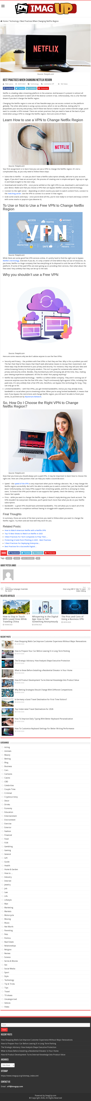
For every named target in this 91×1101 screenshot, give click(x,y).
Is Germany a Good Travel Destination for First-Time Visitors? (41, 699)
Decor (6, 801)
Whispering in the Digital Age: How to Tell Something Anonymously (45, 619)
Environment (9, 820)
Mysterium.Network (33, 397)
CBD (6, 782)
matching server (14, 194)
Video (6, 1007)
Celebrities (9, 785)
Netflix (9, 558)
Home (5, 21)
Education (8, 812)
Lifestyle (8, 900)
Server (17, 558)
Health (7, 865)
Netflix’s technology (11, 261)
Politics (7, 938)
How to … (8, 873)
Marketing (8, 907)
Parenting (8, 930)
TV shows (8, 995)
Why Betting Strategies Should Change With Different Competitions (43, 690)
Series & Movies (11, 961)
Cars (6, 770)
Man (6, 904)
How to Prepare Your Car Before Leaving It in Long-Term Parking (42, 651)
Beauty (7, 755)
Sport (6, 972)
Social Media (9, 969)
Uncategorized (10, 999)
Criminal (8, 793)
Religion (7, 949)
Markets (7, 911)
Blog (6, 762)
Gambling (8, 846)
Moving (7, 919)
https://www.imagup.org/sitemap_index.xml (20, 1076)
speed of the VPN (21, 484)
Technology (14, 21)
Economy (8, 808)
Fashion (7, 831)
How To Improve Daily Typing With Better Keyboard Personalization (44, 719)
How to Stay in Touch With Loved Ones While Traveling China (15, 619)
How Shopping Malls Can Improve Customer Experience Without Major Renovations (50, 641)
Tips (6, 988)
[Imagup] (45, 8)
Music (6, 923)
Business (8, 766)
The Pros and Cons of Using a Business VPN (72, 617)
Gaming (7, 850)
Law (6, 892)
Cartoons (8, 774)
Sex (5, 965)
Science (7, 957)
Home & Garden (11, 869)
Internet (7, 881)
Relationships (10, 946)
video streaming (28, 558)
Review (7, 953)
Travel (7, 991)
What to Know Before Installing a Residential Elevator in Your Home (43, 670)
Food (6, 839)
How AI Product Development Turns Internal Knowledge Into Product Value (47, 680)
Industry (8, 877)
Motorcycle (9, 915)
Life (6, 896)
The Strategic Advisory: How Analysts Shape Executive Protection (42, 661)
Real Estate (9, 942)
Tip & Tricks (9, 984)
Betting (7, 759)
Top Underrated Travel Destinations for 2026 (34, 709)
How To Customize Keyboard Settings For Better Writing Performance (44, 728)
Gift (6, 858)
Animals (7, 751)
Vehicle (7, 1003)
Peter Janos (9, 84)
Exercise (7, 823)
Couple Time (9, 789)
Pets (6, 934)
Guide (6, 862)
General (7, 854)
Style (6, 976)
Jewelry (7, 885)
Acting (7, 747)
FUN (6, 843)
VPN (38, 558)
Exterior (7, 827)
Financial (8, 835)
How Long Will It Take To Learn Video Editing (74, 589)
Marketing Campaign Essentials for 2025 (16, 589)
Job (5, 888)
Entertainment (10, 816)
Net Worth (8, 927)
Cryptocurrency (11, 797)
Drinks (7, 804)
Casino (7, 778)
